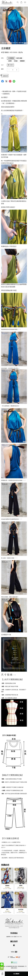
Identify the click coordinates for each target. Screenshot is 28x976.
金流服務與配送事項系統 (11, 966)
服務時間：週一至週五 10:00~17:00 (14, 936)
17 (25, 42)
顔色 (2, 58)
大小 (2, 65)
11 (16, 42)
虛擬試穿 (5, 76)
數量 (2, 69)
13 (19, 42)
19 (12, 44)
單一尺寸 (10, 65)
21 (15, 44)
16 (24, 42)
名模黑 (10, 61)
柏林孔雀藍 (19, 58)
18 (27, 42)
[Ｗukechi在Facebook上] (14, 946)
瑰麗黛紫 (22, 61)
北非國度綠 (11, 58)
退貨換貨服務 (21, 966)
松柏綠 (16, 61)
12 (17, 42)
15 (22, 42)
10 (14, 42)
